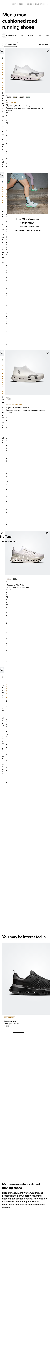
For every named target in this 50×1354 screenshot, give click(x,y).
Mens (21, 4)
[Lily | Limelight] (9, 96)
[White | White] (9, 579)
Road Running (41, 4)
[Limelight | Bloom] (15, 96)
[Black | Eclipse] (15, 579)
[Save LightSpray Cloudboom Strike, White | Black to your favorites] (47, 352)
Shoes (29, 4)
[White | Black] (9, 398)
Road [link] (30, 35)
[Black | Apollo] (21, 96)
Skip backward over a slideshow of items (24, 1029)
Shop (14, 4)
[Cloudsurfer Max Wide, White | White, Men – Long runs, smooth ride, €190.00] (27, 553)
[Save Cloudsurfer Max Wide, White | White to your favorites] (47, 533)
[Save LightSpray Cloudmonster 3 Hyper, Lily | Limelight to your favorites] (47, 50)
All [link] (22, 35)
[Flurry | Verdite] (28, 96)
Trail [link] (39, 35)
